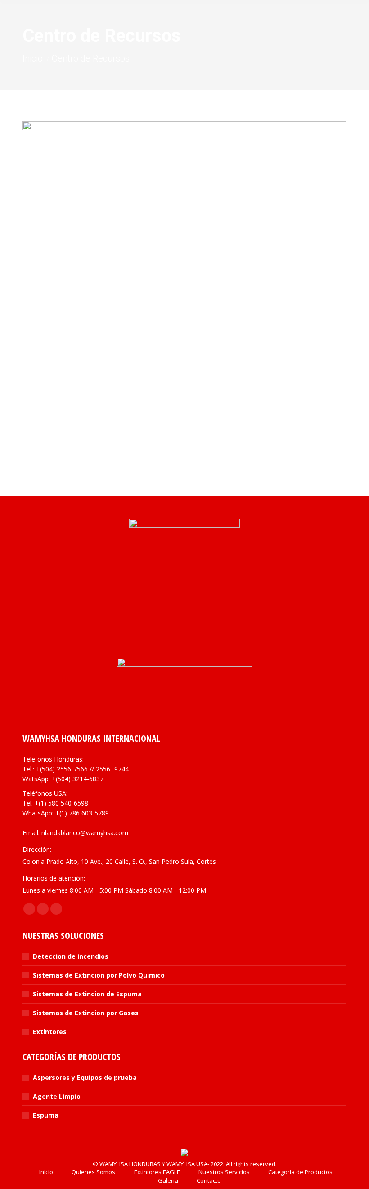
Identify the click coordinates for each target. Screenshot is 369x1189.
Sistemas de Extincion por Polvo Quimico (99, 975)
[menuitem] (41, 1172)
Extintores (50, 1031)
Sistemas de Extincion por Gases (86, 1012)
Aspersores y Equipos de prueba (85, 1077)
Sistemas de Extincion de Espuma (87, 994)
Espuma (45, 1115)
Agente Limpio (57, 1096)
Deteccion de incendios (70, 956)
